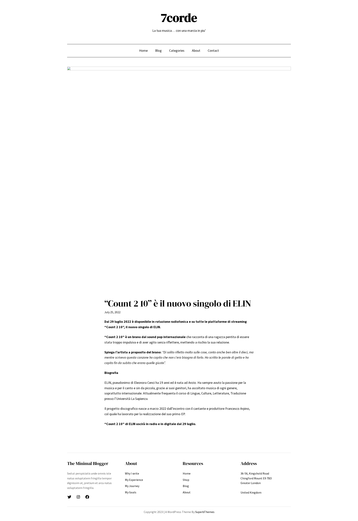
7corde (179, 18)
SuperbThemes (204, 512)
